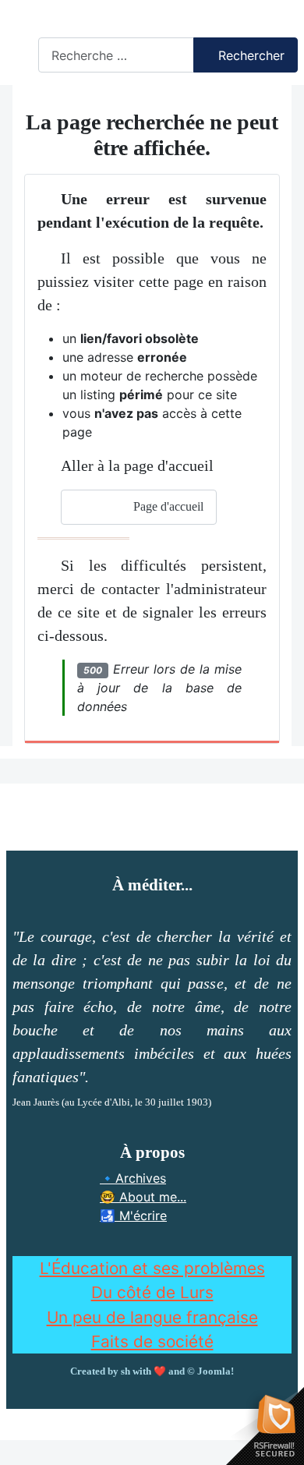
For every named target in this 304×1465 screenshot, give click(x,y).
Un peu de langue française (152, 1317)
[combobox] (116, 55)
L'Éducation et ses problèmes (152, 1268)
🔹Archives (133, 1178)
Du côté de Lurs (152, 1292)
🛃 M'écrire (133, 1215)
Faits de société (152, 1341)
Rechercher (71, 28)
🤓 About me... (143, 1197)
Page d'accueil (166, 506)
